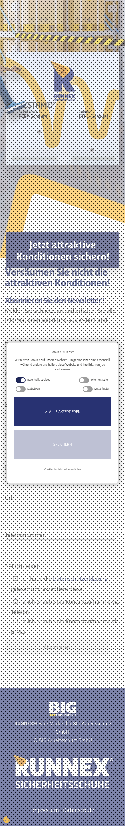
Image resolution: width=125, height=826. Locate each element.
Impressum (45, 809)
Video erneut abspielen (68, 107)
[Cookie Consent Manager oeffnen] (6, 819)
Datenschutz (78, 809)
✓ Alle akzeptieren (63, 411)
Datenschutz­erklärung (80, 578)
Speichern (62, 444)
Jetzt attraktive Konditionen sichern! (62, 250)
